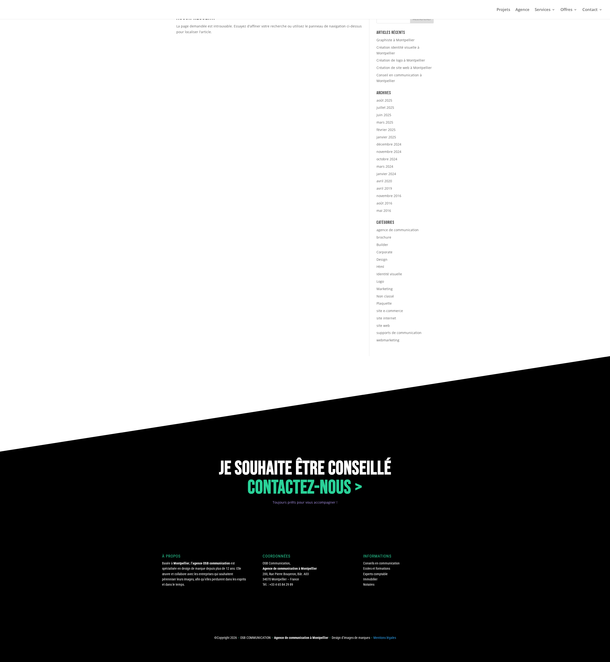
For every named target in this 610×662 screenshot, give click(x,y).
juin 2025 (383, 115)
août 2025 (384, 100)
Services (542, 10)
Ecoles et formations (376, 568)
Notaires (368, 584)
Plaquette (384, 303)
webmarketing (387, 340)
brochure (383, 237)
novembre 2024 (388, 151)
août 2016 (384, 203)
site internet (386, 318)
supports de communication (399, 332)
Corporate (384, 252)
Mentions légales (384, 638)
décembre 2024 (388, 144)
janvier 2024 (386, 174)
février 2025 (386, 129)
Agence (522, 10)
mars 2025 (384, 122)
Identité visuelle (389, 274)
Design (381, 259)
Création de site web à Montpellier (404, 67)
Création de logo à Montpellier (400, 60)
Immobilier (370, 579)
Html (380, 266)
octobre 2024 (386, 159)
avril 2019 (384, 188)
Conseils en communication (381, 563)
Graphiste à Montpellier (395, 40)
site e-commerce (389, 310)
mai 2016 (383, 210)
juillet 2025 (385, 107)
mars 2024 (384, 166)
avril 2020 (384, 181)
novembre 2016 (388, 195)
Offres (566, 10)
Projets (503, 10)
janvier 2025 (386, 137)
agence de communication (397, 230)
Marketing (384, 289)
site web (383, 325)
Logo (380, 281)
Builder (382, 244)
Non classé (385, 296)
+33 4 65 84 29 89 (281, 584)
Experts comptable (375, 574)
